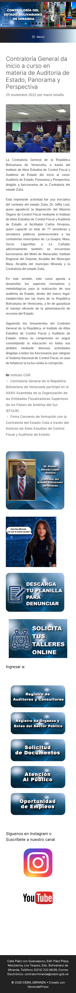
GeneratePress (38, 987)
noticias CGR (20, 375)
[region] (38, 14)
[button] (26, 23)
